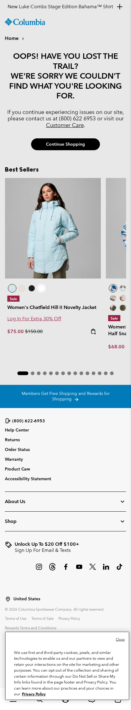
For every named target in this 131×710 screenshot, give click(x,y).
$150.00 (34, 331)
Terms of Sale (42, 618)
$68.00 (116, 347)
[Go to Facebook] (66, 570)
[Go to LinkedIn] (106, 570)
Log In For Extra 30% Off (34, 318)
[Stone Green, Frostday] (113, 308)
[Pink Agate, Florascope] (123, 298)
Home (12, 38)
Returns (12, 439)
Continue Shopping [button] (65, 144)
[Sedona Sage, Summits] (113, 298)
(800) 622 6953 (77, 118)
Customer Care (65, 125)
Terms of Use (16, 618)
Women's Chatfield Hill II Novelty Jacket (51, 307)
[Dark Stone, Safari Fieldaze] (22, 288)
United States (26, 599)
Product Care (17, 469)
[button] (22, 373)
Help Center (17, 430)
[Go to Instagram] (39, 570)
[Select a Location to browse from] (8, 599)
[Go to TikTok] (119, 570)
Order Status (17, 449)
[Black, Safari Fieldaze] (31, 288)
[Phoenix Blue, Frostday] (113, 288)
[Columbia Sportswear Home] (25, 22)
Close (120, 639)
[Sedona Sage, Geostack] (123, 288)
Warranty (14, 459)
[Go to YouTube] (79, 570)
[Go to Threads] (52, 570)
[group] (65, 547)
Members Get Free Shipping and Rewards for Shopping (66, 396)
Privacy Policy (69, 618)
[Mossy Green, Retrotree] (123, 308)
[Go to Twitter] (92, 570)
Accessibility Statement (28, 478)
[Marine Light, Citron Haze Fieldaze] (53, 228)
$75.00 (16, 331)
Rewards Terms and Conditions (30, 627)
